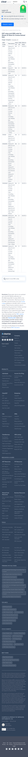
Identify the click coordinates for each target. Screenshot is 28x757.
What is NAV (5, 518)
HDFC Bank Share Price (8, 647)
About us (16, 338)
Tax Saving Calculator (19, 550)
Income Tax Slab (18, 464)
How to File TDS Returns (20, 474)
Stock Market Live (7, 633)
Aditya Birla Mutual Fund (9, 620)
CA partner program (7, 416)
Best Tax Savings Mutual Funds (10, 659)
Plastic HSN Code (18, 444)
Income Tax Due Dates (19, 485)
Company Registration (7, 448)
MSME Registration (6, 453)
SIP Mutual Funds (6, 506)
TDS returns (5, 450)
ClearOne (16, 418)
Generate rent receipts (19, 534)
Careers (16, 343)
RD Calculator (5, 550)
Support (4, 346)
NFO (3, 513)
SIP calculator (5, 537)
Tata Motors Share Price (8, 641)
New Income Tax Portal (19, 476)
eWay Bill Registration (19, 405)
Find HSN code (18, 547)
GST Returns (5, 466)
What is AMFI (5, 515)
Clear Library (17, 352)
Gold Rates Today (6, 555)
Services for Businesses (19, 426)
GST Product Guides (19, 360)
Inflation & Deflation (19, 501)
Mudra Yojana (17, 499)
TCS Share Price (17, 638)
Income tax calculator (7, 527)
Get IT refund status (19, 552)
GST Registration (6, 464)
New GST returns (6, 403)
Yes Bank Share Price (19, 633)
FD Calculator (5, 552)
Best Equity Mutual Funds (9, 665)
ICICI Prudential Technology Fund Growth (13, 579)
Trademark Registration (7, 446)
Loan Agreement (18, 504)
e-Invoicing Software (19, 400)
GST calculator (5, 539)
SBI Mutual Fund (7, 606)
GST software (5, 400)
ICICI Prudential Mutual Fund (10, 617)
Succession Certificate (19, 506)
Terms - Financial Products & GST (17, 742)
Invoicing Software (18, 423)
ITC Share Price (6, 638)
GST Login (4, 398)
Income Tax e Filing (6, 376)
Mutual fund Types (6, 501)
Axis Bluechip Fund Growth (9, 577)
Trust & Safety (17, 362)
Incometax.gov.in (18, 478)
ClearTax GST (11, 318)
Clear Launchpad (6, 443)
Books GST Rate (18, 449)
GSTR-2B (4, 484)
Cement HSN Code (19, 439)
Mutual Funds (5, 387)
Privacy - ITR (5, 744)
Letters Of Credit (18, 518)
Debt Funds (5, 510)
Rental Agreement (18, 515)
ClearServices (5, 380)
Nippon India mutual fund (9, 609)
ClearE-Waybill (18, 398)
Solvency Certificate (19, 509)
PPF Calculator (17, 527)
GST (3, 395)
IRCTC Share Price (17, 636)
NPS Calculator (15, 327)
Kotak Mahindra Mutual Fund (10, 615)
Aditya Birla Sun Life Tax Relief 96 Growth (13, 582)
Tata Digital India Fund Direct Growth (12, 574)
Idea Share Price (18, 644)
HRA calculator (5, 547)
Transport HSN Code (19, 442)
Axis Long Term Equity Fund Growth (11, 596)
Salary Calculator (18, 555)
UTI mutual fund (18, 612)
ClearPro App (5, 426)
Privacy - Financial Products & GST (17, 744)
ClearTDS (16, 403)
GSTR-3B (4, 486)
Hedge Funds (5, 508)
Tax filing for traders (7, 441)
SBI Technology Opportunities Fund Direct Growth (13, 593)
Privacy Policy (5, 721)
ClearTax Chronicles (19, 357)
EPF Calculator (17, 557)
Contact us (17, 340)
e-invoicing (5, 405)
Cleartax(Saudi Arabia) (19, 365)
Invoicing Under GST (7, 482)
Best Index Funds (7, 662)
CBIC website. (20, 314)
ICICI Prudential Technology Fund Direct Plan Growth (13, 570)
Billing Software (18, 421)
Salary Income (17, 471)
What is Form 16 (18, 469)
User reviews (17, 348)
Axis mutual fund (7, 623)
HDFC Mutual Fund (7, 612)
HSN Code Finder (18, 437)
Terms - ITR (5, 742)
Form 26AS (16, 466)
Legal (14, 746)
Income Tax (17, 380)
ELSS (3, 503)
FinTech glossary (18, 355)
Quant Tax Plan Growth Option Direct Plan (13, 589)
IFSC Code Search (18, 532)
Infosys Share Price (7, 644)
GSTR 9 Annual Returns (7, 475)
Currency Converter (6, 557)
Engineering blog (18, 350)
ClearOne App (17, 428)
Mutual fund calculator (7, 532)
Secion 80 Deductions (19, 382)
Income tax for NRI (18, 384)
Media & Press (17, 345)
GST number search (19, 529)
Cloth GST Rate (18, 446)
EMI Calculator (5, 529)
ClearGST (16, 395)
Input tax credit (6, 408)
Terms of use (13, 721)
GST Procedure (5, 469)
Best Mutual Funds (7, 657)
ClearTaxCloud (5, 423)
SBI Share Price (6, 636)
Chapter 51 (15, 40)
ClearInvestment (6, 378)
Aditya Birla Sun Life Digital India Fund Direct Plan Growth (14, 586)
